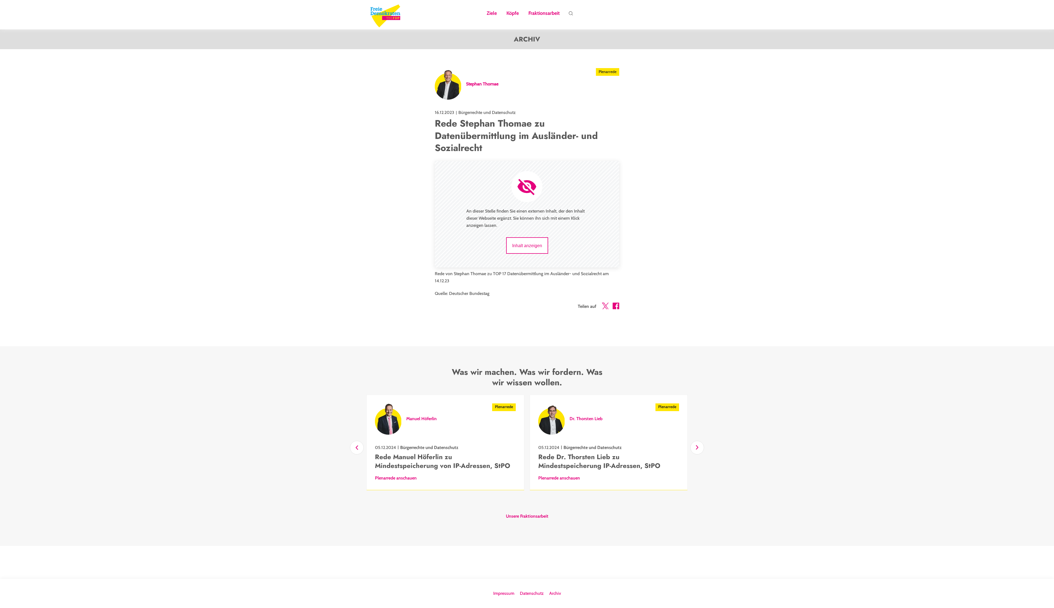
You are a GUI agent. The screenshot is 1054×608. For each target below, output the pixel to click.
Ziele (492, 13)
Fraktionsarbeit (544, 13)
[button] (605, 307)
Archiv (555, 593)
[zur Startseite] (385, 14)
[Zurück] (357, 447)
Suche (570, 15)
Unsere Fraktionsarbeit (527, 516)
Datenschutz (532, 593)
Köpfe (512, 13)
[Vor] (697, 447)
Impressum (503, 593)
